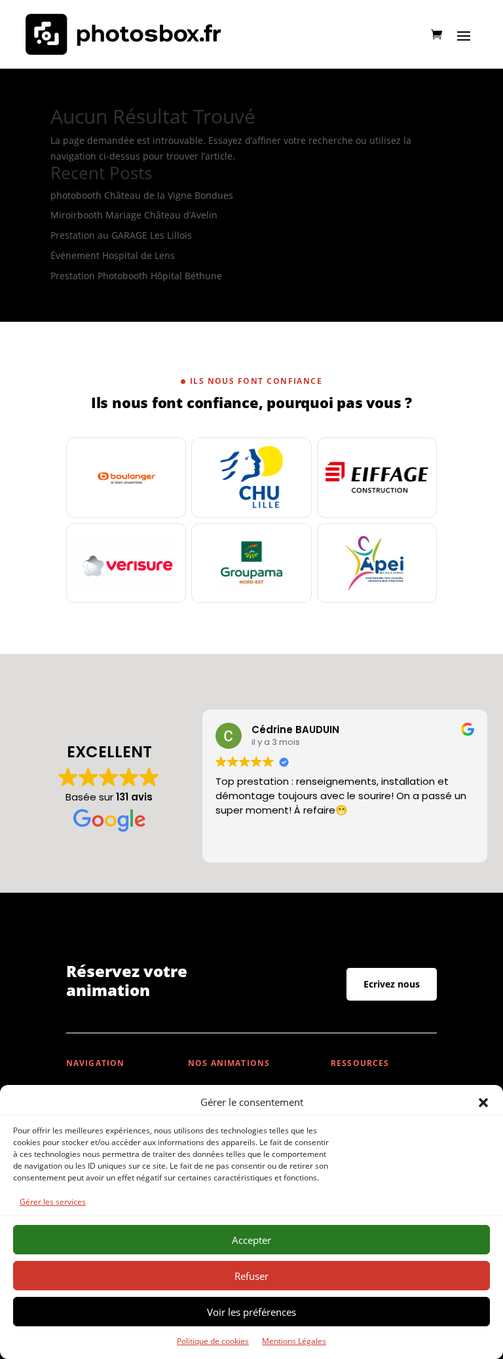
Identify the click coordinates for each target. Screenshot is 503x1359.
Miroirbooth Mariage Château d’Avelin (133, 215)
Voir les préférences (251, 1311)
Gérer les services (53, 1201)
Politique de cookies (213, 1341)
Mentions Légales (294, 1341)
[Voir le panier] (436, 34)
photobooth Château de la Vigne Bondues (141, 195)
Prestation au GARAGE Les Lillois (121, 235)
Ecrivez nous (391, 984)
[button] (483, 1102)
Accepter (251, 1240)
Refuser (251, 1275)
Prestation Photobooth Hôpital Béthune (136, 275)
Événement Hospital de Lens (112, 255)
